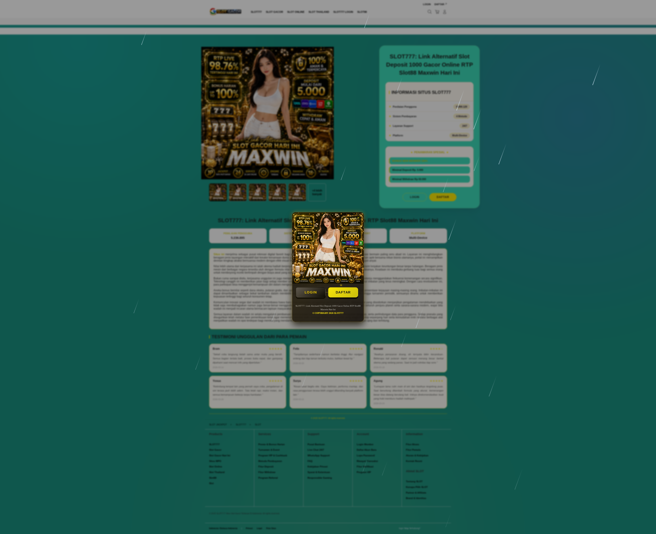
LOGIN (311, 292)
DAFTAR (343, 292)
